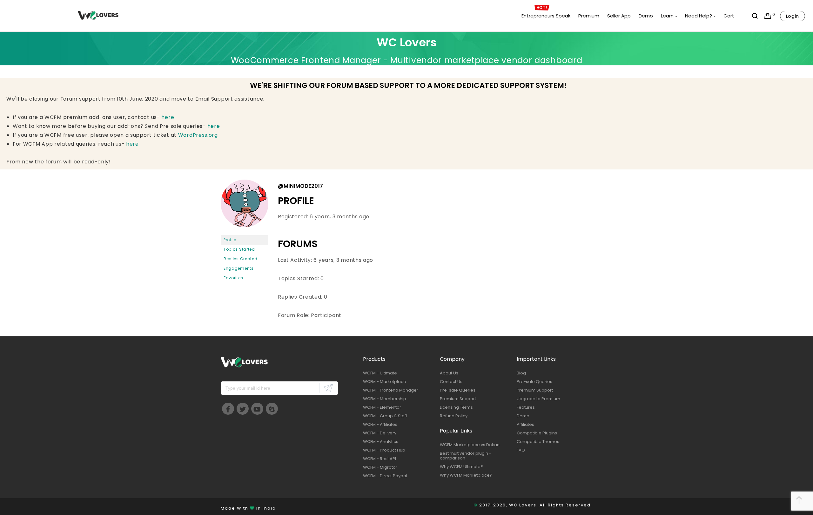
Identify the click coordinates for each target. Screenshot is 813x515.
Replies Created (241, 258)
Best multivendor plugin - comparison (465, 455)
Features (526, 407)
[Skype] (272, 409)
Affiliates (525, 424)
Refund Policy (453, 416)
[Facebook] (228, 409)
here (167, 117)
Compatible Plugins (537, 433)
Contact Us (451, 382)
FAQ (521, 450)
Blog (521, 373)
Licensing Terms (456, 407)
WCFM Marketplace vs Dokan (470, 445)
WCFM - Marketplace (384, 382)
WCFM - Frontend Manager (390, 390)
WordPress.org (198, 135)
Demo (523, 416)
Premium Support (458, 399)
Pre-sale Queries (457, 390)
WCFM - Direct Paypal (385, 476)
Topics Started (239, 249)
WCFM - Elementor (382, 407)
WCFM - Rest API (379, 459)
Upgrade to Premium (538, 399)
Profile (230, 239)
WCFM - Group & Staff (385, 416)
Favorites (233, 278)
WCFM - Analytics (380, 442)
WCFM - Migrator (380, 467)
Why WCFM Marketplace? (466, 475)
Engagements (239, 268)
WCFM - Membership (384, 399)
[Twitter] (243, 409)
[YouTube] (257, 409)
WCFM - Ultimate (380, 373)
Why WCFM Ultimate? (461, 467)
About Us (449, 373)
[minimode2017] (244, 232)
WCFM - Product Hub (384, 450)
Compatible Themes (538, 442)
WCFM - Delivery (379, 433)
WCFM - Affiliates (380, 424)
